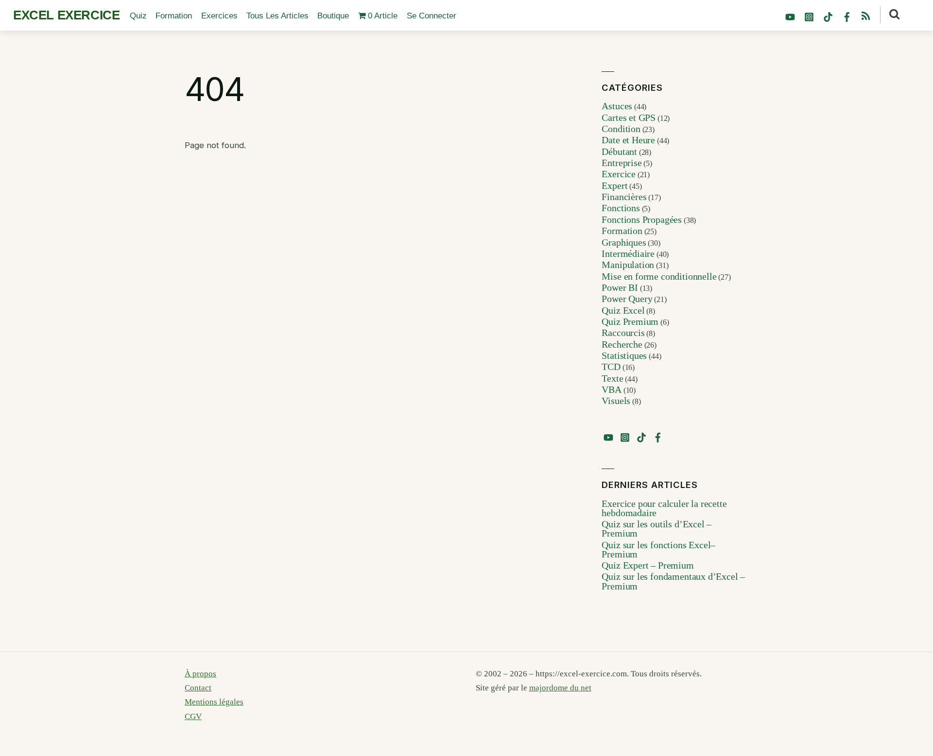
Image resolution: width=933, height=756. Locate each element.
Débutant (619, 151)
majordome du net (560, 687)
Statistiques (624, 355)
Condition (621, 128)
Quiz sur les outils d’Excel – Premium (656, 529)
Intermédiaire (628, 253)
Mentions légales (214, 701)
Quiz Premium (630, 321)
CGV (193, 716)
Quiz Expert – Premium (647, 565)
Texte (612, 378)
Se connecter (431, 15)
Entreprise (621, 162)
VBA (611, 389)
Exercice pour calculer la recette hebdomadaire (664, 508)
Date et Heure (628, 139)
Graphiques (624, 242)
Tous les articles (277, 15)
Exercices (219, 15)
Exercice (619, 173)
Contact (198, 687)
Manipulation (628, 264)
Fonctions (620, 207)
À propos (200, 673)
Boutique (333, 15)
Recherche (622, 344)
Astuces (617, 106)
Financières (624, 196)
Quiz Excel (623, 310)
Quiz (138, 15)
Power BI (620, 287)
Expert (614, 185)
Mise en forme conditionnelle (659, 276)
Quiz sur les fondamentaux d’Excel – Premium (673, 581)
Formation (174, 15)
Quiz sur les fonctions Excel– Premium (658, 549)
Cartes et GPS (629, 117)
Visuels (616, 400)
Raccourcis (623, 332)
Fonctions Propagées (642, 219)
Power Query (627, 298)
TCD (611, 366)
